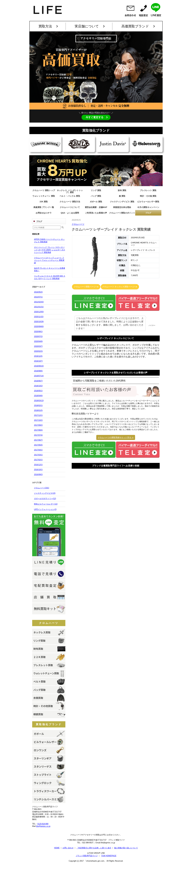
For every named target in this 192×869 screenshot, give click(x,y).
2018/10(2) (38, 386)
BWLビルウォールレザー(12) (45, 504)
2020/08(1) (38, 331)
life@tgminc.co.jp (43, 826)
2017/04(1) (38, 450)
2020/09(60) (39, 326)
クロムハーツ (48, 623)
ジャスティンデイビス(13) (44, 493)
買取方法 (45, 26)
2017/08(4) (38, 430)
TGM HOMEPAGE (108, 856)
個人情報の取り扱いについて (126, 848)
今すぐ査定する (94, 117)
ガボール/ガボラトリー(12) (45, 498)
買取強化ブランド (49, 724)
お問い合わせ (68, 848)
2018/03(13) (39, 400)
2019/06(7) (38, 381)
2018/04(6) (38, 396)
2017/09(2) (38, 425)
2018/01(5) (38, 410)
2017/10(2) (38, 420)
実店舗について (87, 26)
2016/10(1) (38, 470)
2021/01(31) (39, 307)
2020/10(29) (39, 321)
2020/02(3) (38, 351)
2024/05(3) (38, 292)
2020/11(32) (38, 317)
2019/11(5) (38, 356)
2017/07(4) (38, 435)
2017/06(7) (38, 440)
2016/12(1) (38, 465)
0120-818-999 (42, 824)
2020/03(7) (38, 346)
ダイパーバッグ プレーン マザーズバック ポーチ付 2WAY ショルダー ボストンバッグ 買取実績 (49, 249)
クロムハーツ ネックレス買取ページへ (119, 286)
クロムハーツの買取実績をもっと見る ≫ (116, 437)
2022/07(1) (38, 297)
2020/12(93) (39, 312)
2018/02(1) (38, 405)
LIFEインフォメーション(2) (45, 509)
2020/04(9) (38, 341)
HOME (57, 848)
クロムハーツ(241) (41, 488)
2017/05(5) (38, 445)
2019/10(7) (38, 361)
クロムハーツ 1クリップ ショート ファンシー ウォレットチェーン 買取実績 (49, 260)
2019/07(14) (39, 376)
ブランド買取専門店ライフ (87, 856)
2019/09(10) (39, 366)
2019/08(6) (38, 371)
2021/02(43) (39, 302)
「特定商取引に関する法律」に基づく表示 (93, 848)
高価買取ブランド (135, 26)
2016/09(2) (38, 474)
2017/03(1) (38, 455)
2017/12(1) (38, 415)
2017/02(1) (38, 460)
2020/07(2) (38, 336)
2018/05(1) (38, 391)
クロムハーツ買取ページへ (85, 286)
